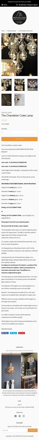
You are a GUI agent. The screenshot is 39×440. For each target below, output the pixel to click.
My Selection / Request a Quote (28, 5)
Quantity (4, 129)
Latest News (19, 347)
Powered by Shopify (28, 436)
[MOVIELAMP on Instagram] (24, 416)
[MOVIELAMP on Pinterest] (20, 416)
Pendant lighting (11, 30)
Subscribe (32, 430)
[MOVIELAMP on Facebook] (15, 416)
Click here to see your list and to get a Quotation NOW (19, 407)
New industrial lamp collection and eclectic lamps (19, 351)
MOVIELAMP (19, 436)
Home (2, 30)
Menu (5, 5)
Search (19, 404)
